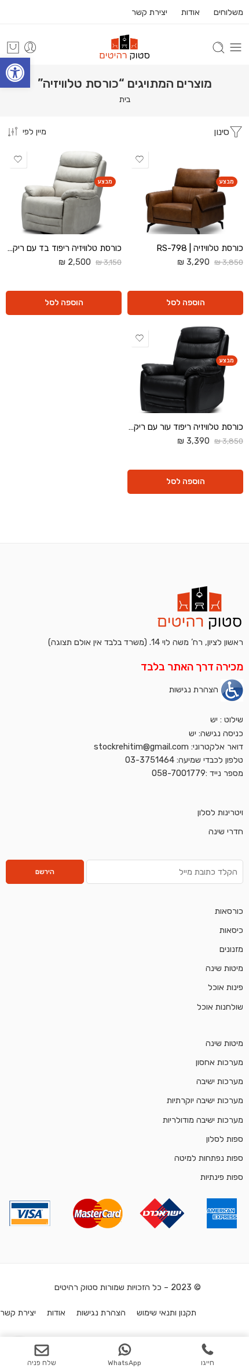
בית (124, 99)
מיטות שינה (224, 968)
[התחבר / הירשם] (30, 47)
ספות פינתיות (221, 1177)
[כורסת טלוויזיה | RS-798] (185, 191)
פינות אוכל (225, 987)
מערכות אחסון (219, 1062)
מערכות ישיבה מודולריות (203, 1120)
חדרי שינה (225, 831)
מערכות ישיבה (219, 1081)
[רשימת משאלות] (139, 159)
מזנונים (231, 949)
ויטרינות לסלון (220, 812)
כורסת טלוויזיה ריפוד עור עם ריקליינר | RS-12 (185, 427)
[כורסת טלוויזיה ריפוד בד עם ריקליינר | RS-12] (64, 191)
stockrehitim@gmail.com (141, 746)
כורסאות (229, 911)
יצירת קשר (149, 12)
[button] (15, 73)
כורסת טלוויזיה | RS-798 (199, 248)
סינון (221, 131)
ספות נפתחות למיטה (208, 1158)
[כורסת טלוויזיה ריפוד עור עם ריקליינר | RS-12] (185, 370)
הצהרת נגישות (193, 690)
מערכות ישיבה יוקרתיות (205, 1100)
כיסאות (231, 930)
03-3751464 (149, 760)
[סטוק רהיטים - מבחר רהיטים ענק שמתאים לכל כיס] (124, 47)
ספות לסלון (224, 1139)
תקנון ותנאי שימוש (166, 1312)
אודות (190, 12)
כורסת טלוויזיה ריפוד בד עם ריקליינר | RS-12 (64, 248)
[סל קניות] (13, 47)
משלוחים (227, 12)
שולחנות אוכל (220, 1007)
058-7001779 (179, 773)
